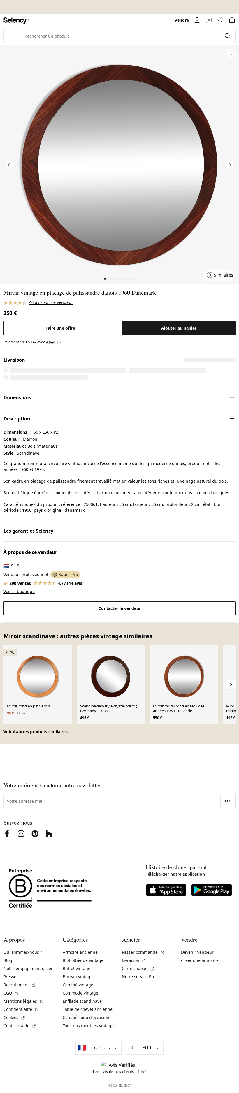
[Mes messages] (208, 20)
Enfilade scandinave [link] (82, 1001)
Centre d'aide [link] (19, 1025)
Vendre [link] (182, 20)
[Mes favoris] (220, 20)
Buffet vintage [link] (76, 968)
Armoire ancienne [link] (80, 952)
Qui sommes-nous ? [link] (22, 952)
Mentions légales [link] (23, 1001)
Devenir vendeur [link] (197, 952)
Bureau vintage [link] (78, 976)
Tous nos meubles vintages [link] (89, 1025)
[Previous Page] (9, 165)
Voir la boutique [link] (19, 591)
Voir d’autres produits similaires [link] (36, 731)
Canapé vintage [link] (78, 985)
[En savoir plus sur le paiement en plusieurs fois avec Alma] (53, 342)
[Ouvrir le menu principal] (10, 36)
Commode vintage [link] (80, 993)
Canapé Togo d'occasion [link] (86, 1017)
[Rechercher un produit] (228, 35)
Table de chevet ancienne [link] (88, 1009)
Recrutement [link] (19, 985)
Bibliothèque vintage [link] (83, 960)
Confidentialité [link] (21, 1009)
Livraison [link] (134, 960)
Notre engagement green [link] (28, 968)
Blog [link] (7, 960)
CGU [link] (11, 993)
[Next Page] (229, 165)
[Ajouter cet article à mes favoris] (231, 54)
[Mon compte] (197, 20)
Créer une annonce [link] (200, 960)
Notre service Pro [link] (138, 976)
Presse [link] (9, 976)
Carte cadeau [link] (138, 968)
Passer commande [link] (143, 952)
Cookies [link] (14, 1017)
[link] (16, 20)
